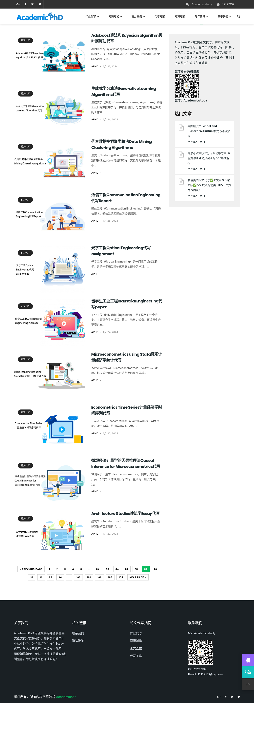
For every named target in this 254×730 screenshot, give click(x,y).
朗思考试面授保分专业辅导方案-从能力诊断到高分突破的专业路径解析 (209, 158)
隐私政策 (78, 641)
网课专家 (180, 16)
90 (155, 569)
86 (117, 569)
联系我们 (78, 633)
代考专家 (160, 16)
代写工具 (136, 656)
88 (136, 569)
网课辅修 (136, 641)
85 (107, 569)
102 (99, 577)
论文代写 (25, 40)
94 (60, 577)
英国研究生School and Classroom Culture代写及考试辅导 (209, 131)
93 (50, 577)
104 (121, 577)
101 (89, 577)
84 (98, 569)
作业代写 (91, 16)
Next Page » (138, 577)
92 (41, 577)
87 (126, 569)
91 (31, 577)
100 (78, 577)
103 (110, 577)
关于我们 (223, 16)
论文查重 (136, 648)
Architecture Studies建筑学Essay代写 (125, 513)
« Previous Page (31, 569)
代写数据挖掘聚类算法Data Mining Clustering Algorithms (121, 144)
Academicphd (66, 697)
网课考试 (114, 16)
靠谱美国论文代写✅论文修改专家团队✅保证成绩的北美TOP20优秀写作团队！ (209, 185)
